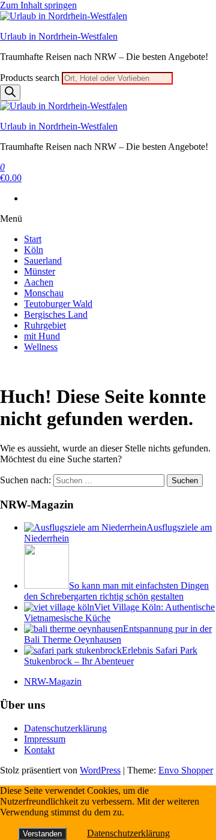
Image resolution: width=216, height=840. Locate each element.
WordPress (100, 770)
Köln (33, 250)
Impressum (44, 739)
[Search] (10, 93)
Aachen (38, 282)
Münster (39, 271)
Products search (31, 78)
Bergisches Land (56, 314)
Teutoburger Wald (58, 304)
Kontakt (39, 750)
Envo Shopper (185, 770)
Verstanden (42, 833)
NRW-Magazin (53, 681)
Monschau (44, 293)
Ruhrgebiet (45, 325)
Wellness (41, 347)
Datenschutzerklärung (65, 728)
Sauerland (43, 260)
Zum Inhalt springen (38, 5)
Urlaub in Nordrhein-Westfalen (59, 36)
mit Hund (42, 336)
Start (32, 239)
